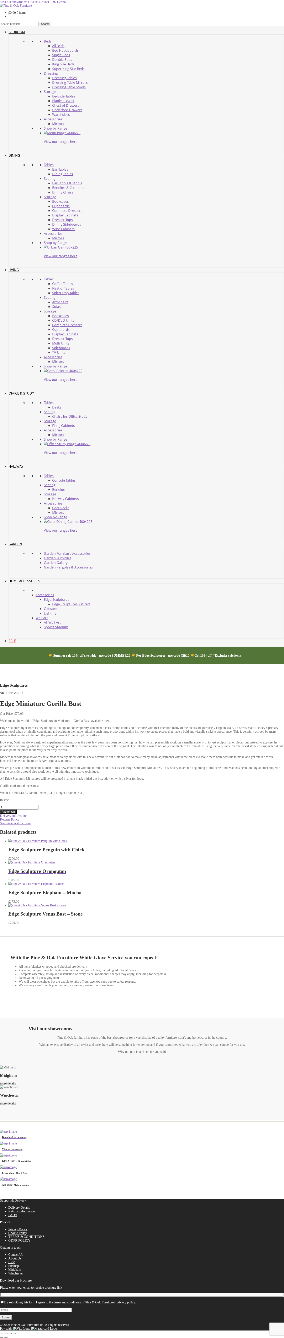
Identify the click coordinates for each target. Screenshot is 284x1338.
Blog (11, 1262)
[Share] (10, 1333)
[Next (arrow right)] (5, 1337)
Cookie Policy (17, 1233)
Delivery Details (19, 1207)
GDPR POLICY (19, 1240)
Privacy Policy (17, 1229)
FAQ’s (12, 1215)
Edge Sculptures (153, 655)
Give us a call (47, 2)
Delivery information (13, 815)
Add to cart (8, 811)
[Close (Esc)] (14, 1333)
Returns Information (21, 1211)
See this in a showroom (15, 823)
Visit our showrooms (14, 2)
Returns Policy (9, 819)
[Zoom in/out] (1, 1333)
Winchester (15, 1273)
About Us (14, 1258)
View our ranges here (60, 141)
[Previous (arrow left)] (1, 1337)
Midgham (14, 1269)
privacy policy (125, 1302)
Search (45, 23)
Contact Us (15, 1254)
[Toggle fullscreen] (5, 1333)
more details (8, 1083)
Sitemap (13, 1266)
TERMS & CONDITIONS (26, 1236)
